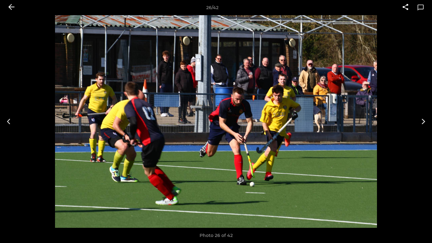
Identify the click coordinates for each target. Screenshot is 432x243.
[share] (405, 7)
